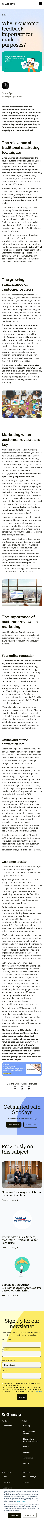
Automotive (28, 1458)
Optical (26, 1463)
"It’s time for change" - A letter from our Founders (21, 1194)
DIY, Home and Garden (29, 1432)
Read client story (9, 1200)
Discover (6, 1482)
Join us (26, 1482)
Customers (7, 1488)
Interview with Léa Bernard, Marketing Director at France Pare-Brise (20, 1240)
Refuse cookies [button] (29, 1515)
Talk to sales (30, 1124)
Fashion (26, 1446)
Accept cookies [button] (14, 1515)
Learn (5, 1476)
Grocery (26, 1452)
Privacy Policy (37, 1391)
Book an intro (13, 1124)
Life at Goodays (29, 1476)
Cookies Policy (20, 1502)
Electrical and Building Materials (30, 1440)
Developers (7, 1425)
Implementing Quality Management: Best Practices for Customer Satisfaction (21, 1287)
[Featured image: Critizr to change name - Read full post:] (22, 1187)
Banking (26, 1425)
